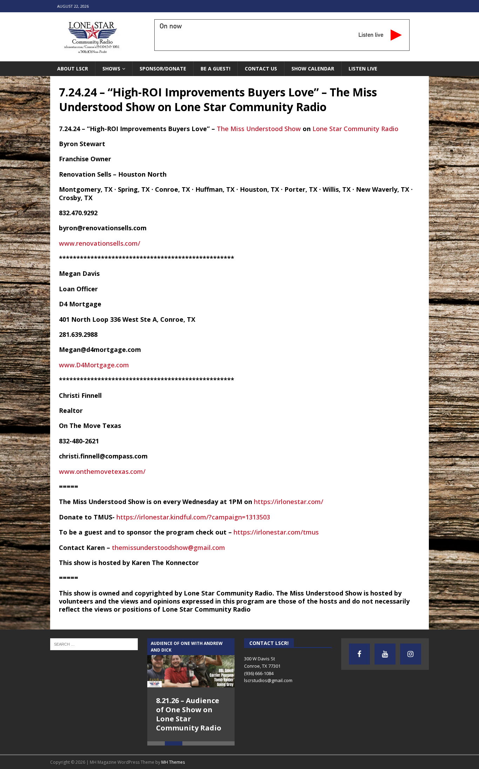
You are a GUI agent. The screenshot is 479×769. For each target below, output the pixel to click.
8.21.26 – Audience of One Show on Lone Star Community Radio (188, 714)
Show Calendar (312, 68)
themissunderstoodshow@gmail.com (168, 547)
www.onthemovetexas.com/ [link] (102, 471)
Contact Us (261, 68)
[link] (259, 128)
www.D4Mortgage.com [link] (94, 365)
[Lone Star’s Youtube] (385, 654)
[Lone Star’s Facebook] (359, 654)
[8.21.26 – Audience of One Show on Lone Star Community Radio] (191, 662)
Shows (111, 68)
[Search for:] (94, 643)
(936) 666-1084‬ (259, 673)
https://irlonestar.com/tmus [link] (276, 532)
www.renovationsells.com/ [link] (99, 243)
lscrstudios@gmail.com (268, 680)
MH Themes (173, 762)
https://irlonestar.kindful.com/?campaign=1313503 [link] (193, 517)
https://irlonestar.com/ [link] (288, 501)
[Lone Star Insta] (410, 654)
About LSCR (72, 68)
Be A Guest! (215, 68)
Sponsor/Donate (163, 68)
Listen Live (363, 68)
